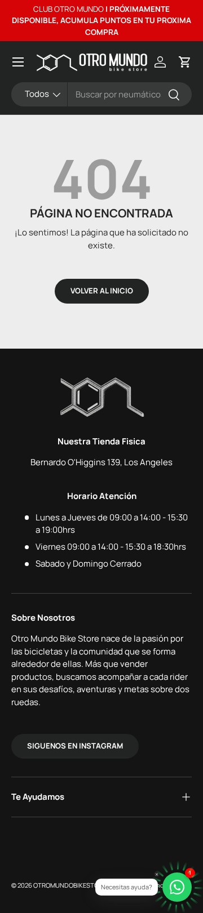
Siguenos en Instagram (75, 746)
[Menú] (18, 62)
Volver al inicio (101, 291)
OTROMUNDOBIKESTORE (69, 885)
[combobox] (101, 94)
